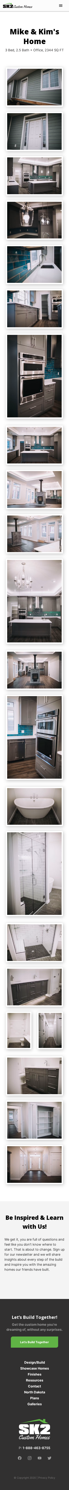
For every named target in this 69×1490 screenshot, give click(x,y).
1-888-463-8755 (36, 1448)
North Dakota (34, 1392)
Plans (34, 1398)
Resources (34, 1380)
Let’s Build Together (34, 1342)
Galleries (34, 1404)
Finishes (34, 1374)
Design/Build (34, 1362)
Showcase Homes (34, 1368)
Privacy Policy (46, 1477)
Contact (34, 1386)
